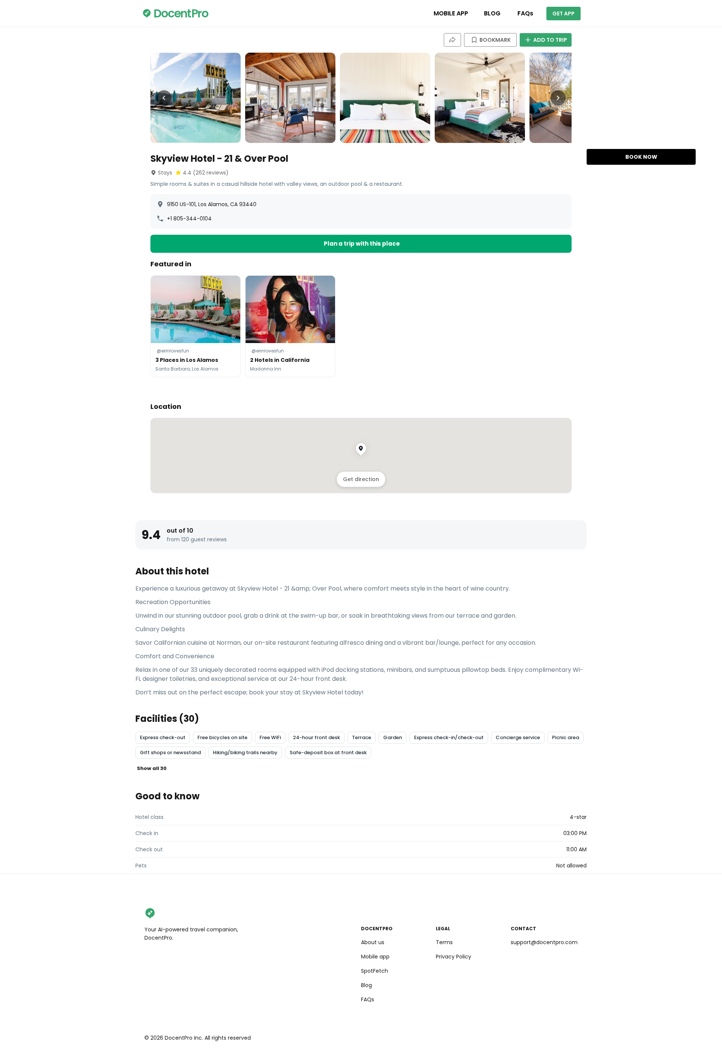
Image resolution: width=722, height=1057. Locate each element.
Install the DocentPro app (361, 590)
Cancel (361, 606)
